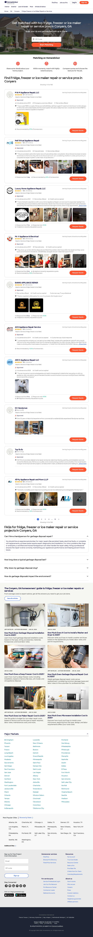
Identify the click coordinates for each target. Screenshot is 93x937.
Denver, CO (65, 822)
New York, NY (78, 827)
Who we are (71, 884)
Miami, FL (25, 827)
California (41, 922)
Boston (35, 750)
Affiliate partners (72, 902)
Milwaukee (65, 802)
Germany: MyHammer (35, 917)
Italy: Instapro (46, 917)
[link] (46, 95)
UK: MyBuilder (70, 917)
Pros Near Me (71, 868)
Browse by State (25, 818)
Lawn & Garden (23, 7)
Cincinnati (36, 798)
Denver (7, 776)
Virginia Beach (66, 792)
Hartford (7, 779)
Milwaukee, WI (40, 827)
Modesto (7, 759)
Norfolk (64, 785)
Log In (74, 2)
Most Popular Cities (10, 818)
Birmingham (8, 740)
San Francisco (9, 769)
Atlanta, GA (13, 822)
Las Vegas (37, 772)
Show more (82, 205)
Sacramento (9, 763)
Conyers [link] (17, 11)
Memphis (64, 756)
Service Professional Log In (51, 881)
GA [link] (11, 11)
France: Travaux (23, 917)
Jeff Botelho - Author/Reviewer (15, 629)
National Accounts (49, 893)
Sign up (16, 876)
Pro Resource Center (50, 887)
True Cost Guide (72, 860)
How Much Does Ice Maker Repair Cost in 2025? (24, 716)
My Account (71, 857)
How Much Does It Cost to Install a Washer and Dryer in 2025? (68, 634)
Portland (64, 740)
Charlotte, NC (27, 822)
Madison (64, 798)
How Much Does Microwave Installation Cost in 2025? (68, 716)
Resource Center (72, 862)
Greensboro (37, 789)
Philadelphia (66, 746)
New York (36, 779)
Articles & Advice (40, 7)
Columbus (37, 805)
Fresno (6, 750)
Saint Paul (36, 763)
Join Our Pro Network (50, 884)
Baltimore (36, 746)
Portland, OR (26, 833)
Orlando (7, 795)
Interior (7, 7)
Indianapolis (8, 808)
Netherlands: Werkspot (58, 917)
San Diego (8, 766)
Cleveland (37, 802)
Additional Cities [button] (9, 846)
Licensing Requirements (74, 874)
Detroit (35, 753)
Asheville (36, 782)
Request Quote (77, 131)
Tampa (6, 798)
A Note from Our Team (74, 871)
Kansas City (37, 766)
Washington (8, 782)
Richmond (65, 789)
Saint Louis (37, 769)
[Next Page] (59, 519)
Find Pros (46, 857)
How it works (71, 881)
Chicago (7, 805)
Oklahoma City (38, 808)
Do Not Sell (48, 922)
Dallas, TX (51, 822)
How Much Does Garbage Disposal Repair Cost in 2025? (68, 675)
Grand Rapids (38, 756)
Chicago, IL (39, 822)
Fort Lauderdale (10, 785)
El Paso (64, 769)
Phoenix (7, 743)
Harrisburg (65, 743)
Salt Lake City (66, 782)
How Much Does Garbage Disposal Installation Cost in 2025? (24, 634)
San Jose (7, 772)
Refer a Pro (70, 865)
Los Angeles (8, 756)
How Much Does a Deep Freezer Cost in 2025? (24, 674)
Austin (63, 763)
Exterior (13, 7)
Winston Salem (38, 795)
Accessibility (55, 922)
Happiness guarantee (74, 899)
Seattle (64, 795)
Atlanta (7, 802)
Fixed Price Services (49, 862)
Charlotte (36, 785)
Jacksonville (8, 789)
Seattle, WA (13, 840)
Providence (65, 753)
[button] (22, 119)
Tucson (7, 746)
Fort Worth (65, 772)
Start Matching (46, 45)
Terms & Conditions (57, 926)
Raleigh (36, 792)
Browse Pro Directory (50, 860)
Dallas (63, 766)
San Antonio (65, 779)
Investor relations (72, 893)
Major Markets (11, 734)
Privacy (36, 922)
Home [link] (6, 11)
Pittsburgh (65, 750)
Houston (64, 776)
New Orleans (38, 743)
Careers (69, 887)
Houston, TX (77, 822)
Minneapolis (37, 759)
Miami (6, 792)
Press (69, 890)
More (31, 7)
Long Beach (8, 753)
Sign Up (84, 2)
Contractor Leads (49, 890)
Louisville (36, 740)
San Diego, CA (66, 833)
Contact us (70, 896)
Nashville (64, 759)
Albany (35, 776)
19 (55, 519)
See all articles (12, 598)
